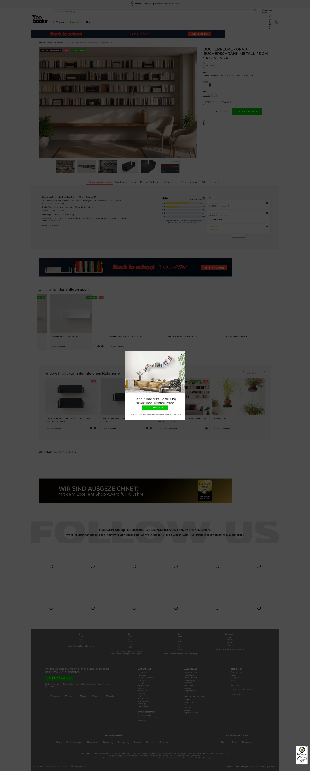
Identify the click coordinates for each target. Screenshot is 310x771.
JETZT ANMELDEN (155, 408)
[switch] (302, 761)
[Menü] (306, 747)
